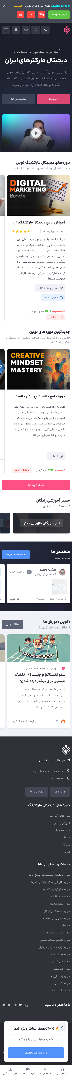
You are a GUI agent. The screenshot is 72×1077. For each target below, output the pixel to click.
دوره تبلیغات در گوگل (57, 911)
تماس (66, 852)
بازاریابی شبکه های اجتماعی (42, 669)
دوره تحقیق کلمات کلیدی (55, 940)
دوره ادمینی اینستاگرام (56, 918)
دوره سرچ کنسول (59, 962)
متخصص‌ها (18, 99)
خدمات (66, 837)
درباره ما (60, 791)
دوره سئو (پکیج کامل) (56, 889)
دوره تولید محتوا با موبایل (54, 947)
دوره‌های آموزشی (59, 816)
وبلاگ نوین (12, 624)
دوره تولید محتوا (60, 904)
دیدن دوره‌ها (59, 14)
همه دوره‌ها (36, 485)
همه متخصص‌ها (16, 555)
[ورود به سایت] (16, 30)
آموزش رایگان (62, 823)
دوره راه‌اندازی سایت (58, 976)
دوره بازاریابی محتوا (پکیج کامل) (50, 882)
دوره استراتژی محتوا (58, 933)
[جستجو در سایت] (35, 30)
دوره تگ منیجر (61, 983)
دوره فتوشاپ (62, 969)
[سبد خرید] (26, 30)
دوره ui (65, 925)
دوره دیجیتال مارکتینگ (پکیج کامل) (48, 875)
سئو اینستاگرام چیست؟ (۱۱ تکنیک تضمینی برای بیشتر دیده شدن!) (40, 678)
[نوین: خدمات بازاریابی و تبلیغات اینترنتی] (66, 30)
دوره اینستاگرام (60, 896)
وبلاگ (66, 845)
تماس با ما (36, 791)
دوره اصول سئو (60, 954)
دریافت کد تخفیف (36, 1052)
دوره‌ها (53, 99)
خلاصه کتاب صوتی (59, 990)
